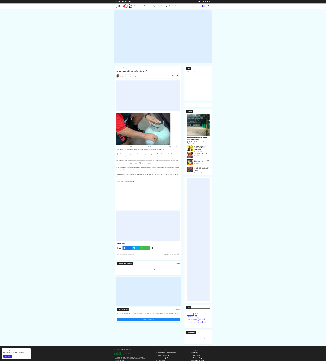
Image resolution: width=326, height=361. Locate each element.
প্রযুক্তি (175, 6)
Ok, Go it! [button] (7, 356)
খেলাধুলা (166, 6)
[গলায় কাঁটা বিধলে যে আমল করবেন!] (190, 155)
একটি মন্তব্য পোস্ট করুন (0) (148, 319)
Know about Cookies (17, 352)
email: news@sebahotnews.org (167, 358)
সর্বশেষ (135, 6)
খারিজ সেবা (204, 311)
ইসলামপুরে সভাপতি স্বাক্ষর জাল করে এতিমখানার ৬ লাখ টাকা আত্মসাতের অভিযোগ (197, 139)
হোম (117, 68)
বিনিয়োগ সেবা (199, 322)
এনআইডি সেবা (197, 311)
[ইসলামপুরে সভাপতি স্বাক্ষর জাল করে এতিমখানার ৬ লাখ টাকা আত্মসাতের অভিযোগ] (198, 125)
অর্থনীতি (158, 6)
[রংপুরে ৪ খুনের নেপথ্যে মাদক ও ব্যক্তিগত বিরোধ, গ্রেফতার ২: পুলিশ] (190, 162)
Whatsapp (146, 248)
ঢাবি (196, 316)
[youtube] (208, 1)
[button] (208, 6)
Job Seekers (196, 355)
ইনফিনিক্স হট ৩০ (190, 311)
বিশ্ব (154, 6)
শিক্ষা (162, 6)
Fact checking (197, 358)
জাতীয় (140, 6)
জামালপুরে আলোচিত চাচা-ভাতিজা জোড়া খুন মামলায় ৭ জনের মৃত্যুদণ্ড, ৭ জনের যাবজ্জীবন (201, 168)
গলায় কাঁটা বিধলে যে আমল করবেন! (200, 153)
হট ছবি (189, 325)
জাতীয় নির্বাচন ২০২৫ (197, 314)
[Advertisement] (163, 37)
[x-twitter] (205, 1)
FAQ (123, 2)
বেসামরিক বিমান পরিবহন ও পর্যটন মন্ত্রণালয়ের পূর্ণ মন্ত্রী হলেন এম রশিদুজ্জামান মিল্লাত (200, 147)
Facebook (128, 248)
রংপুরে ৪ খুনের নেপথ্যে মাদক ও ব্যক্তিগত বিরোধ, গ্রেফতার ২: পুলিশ (201, 160)
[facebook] (199, 1)
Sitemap (195, 353)
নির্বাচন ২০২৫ (201, 319)
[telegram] (203, 1)
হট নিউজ (193, 325)
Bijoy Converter (197, 350)
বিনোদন (170, 6)
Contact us (128, 2)
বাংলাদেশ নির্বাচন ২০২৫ (191, 322)
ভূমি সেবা (205, 322)
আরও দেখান (178, 263)
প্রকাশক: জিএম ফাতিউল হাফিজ (164, 350)
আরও (182, 6)
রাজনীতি (144, 6)
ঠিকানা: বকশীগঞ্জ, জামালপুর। (163, 355)
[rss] (210, 1)
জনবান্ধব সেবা (190, 314)
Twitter (137, 248)
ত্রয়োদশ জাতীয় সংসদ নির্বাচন (192, 319)
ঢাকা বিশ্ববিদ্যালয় (190, 316)
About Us (117, 2)
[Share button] (152, 248)
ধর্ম (178, 6)
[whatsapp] (201, 1)
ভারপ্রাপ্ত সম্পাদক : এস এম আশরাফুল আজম (167, 353)
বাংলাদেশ (150, 6)
